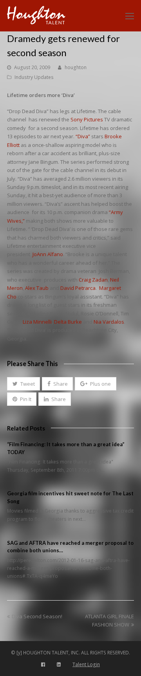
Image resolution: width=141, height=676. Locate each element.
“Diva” (83, 136)
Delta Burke (68, 321)
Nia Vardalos (109, 321)
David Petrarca (78, 287)
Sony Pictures (86, 119)
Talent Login (86, 664)
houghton (76, 67)
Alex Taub (37, 287)
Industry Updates (34, 77)
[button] (23, 383)
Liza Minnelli (37, 321)
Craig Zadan (93, 279)
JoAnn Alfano (48, 254)
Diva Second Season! (36, 616)
